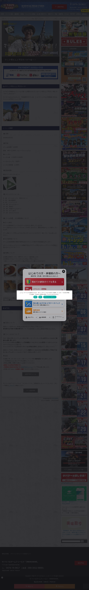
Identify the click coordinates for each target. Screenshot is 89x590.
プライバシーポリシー (50, 297)
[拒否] (71, 298)
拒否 (40, 297)
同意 (35, 297)
